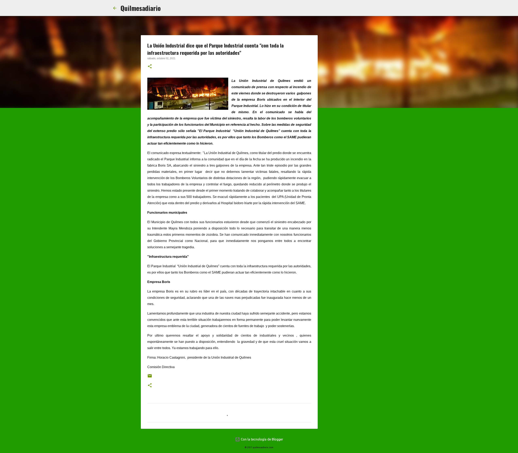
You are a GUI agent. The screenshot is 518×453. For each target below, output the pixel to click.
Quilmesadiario (140, 8)
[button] (149, 67)
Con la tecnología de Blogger (261, 439)
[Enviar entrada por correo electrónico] (149, 377)
